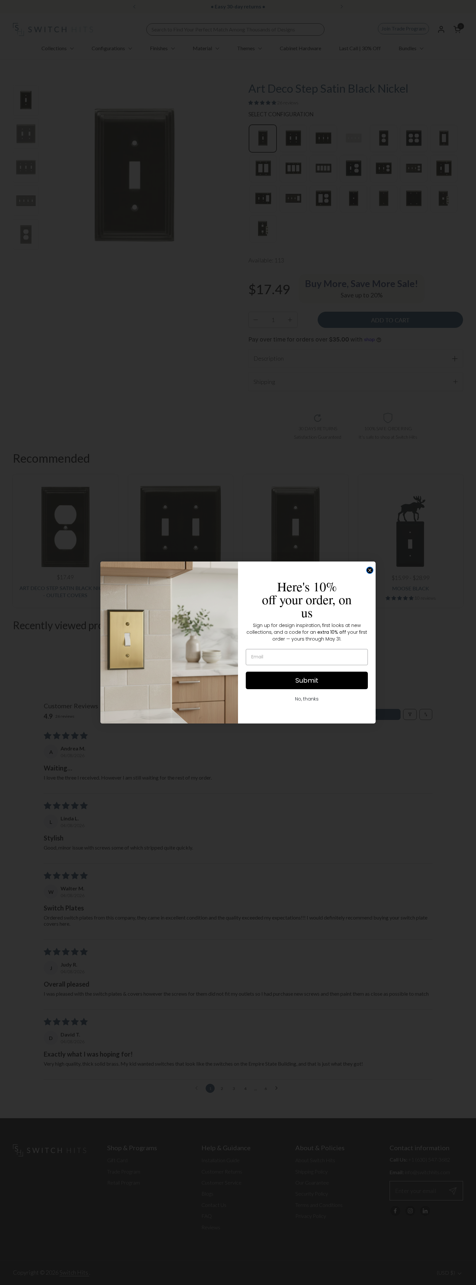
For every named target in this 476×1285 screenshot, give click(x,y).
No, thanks (307, 699)
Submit (306, 680)
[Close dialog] (370, 570)
